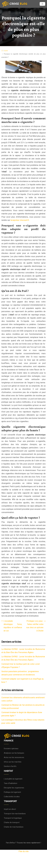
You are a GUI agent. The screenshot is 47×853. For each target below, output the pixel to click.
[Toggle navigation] (42, 4)
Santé (6, 51)
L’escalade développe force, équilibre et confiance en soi (13, 626)
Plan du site (24, 851)
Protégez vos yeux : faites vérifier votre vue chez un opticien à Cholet (34, 626)
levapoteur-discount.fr (19, 220)
